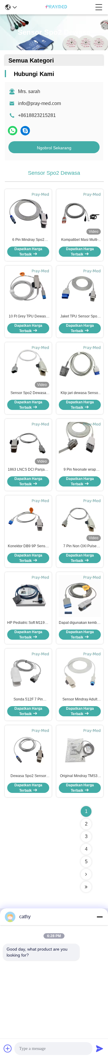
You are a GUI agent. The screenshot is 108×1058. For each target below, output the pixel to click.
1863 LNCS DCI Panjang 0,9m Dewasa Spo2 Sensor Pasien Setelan (28, 469)
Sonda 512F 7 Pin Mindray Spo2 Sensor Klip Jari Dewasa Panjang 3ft (28, 699)
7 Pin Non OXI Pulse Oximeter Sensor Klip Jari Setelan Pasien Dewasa (79, 546)
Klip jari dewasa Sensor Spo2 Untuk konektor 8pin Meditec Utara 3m (80, 393)
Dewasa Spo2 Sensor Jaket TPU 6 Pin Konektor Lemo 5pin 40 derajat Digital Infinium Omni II (28, 776)
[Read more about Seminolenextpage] (86, 874)
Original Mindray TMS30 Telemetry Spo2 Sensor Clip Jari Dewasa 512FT (80, 776)
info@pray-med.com (39, 103)
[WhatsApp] (12, 130)
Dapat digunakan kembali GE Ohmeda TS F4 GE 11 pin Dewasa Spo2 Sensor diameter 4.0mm (80, 623)
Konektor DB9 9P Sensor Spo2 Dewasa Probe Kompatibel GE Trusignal (28, 546)
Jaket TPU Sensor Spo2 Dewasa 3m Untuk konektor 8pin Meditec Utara (79, 316)
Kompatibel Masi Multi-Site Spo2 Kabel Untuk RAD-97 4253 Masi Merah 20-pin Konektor (80, 240)
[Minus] (99, 916)
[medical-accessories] (25, 130)
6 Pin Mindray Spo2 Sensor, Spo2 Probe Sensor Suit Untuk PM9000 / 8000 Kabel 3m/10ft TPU (28, 240)
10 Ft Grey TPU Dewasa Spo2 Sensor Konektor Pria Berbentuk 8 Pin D (28, 316)
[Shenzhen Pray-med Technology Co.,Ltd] (56, 7)
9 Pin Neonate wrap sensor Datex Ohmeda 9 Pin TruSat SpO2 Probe (80, 469)
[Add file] (8, 1048)
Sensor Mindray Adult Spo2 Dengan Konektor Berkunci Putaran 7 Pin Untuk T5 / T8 (80, 699)
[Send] (99, 1048)
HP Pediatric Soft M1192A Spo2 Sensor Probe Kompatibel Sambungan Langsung (28, 623)
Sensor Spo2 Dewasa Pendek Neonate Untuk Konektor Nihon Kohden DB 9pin (28, 393)
